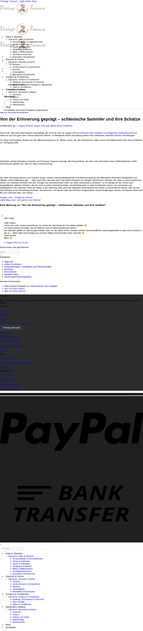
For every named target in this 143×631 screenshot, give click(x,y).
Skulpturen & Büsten (22, 49)
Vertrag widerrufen (11, 327)
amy (6, 288)
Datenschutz (6, 332)
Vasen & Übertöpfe (21, 47)
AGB (2, 320)
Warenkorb (5, 368)
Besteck (16, 69)
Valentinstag (18, 102)
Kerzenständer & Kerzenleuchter (28, 42)
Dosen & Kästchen (21, 44)
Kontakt (3, 351)
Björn (6, 218)
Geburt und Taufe (21, 99)
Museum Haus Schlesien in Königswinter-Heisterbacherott (107, 133)
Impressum (5, 315)
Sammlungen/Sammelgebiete (18, 112)
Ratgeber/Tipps (11, 274)
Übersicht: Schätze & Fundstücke (23, 79)
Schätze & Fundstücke (17, 77)
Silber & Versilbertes (22, 87)
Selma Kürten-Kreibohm (61, 126)
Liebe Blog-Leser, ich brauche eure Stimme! (20, 200)
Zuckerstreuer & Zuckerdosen (26, 67)
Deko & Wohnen (14, 36)
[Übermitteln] (1, 255)
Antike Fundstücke (12, 264)
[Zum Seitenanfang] (1, 544)
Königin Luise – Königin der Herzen (16, 197)
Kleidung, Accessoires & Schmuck (28, 82)
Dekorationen (10, 272)
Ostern (16, 97)
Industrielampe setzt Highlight (43, 286)
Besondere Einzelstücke (24, 57)
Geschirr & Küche (15, 59)
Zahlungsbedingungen (10, 341)
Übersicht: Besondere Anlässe (22, 92)
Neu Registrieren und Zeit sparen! (15, 363)
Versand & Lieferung (9, 337)
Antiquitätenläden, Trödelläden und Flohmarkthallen (28, 266)
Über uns (4, 310)
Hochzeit (17, 94)
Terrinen (16, 64)
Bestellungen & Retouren (11, 346)
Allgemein (3, 112)
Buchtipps (8, 269)
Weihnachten (19, 104)
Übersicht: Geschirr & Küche (21, 62)
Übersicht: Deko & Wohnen (21, 39)
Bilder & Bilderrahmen (23, 52)
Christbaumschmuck (22, 54)
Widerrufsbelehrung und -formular (15, 324)
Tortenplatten (19, 72)
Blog (8, 107)
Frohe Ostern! (18, 288)
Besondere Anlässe (15, 89)
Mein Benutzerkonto (9, 358)
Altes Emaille (18, 84)
